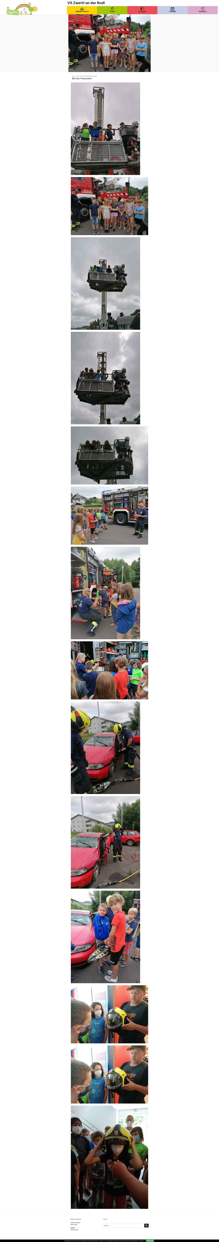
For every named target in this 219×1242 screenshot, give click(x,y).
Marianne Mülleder (90, 76)
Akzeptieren (150, 1240)
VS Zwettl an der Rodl (86, 3)
